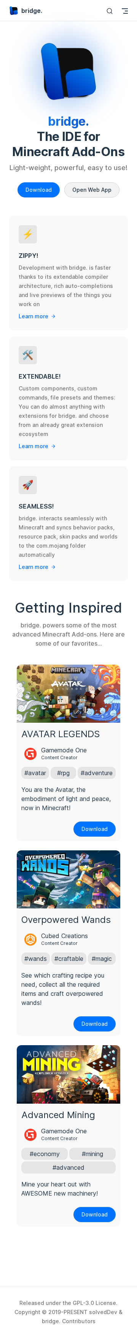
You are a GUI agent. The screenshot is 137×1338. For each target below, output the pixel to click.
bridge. (31, 10)
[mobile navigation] (125, 11)
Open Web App (92, 189)
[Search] (110, 10)
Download (38, 189)
